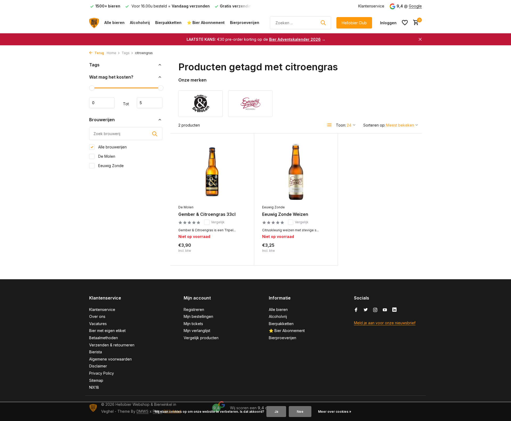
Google (415, 6)
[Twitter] (366, 310)
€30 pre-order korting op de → (256, 39)
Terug (99, 53)
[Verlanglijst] (405, 23)
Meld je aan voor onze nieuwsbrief (384, 323)
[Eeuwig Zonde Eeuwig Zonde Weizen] (296, 171)
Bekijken (234, 251)
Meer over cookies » (334, 412)
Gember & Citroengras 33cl (207, 214)
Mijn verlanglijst (197, 330)
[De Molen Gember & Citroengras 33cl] (212, 171)
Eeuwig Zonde (110, 165)
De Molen (106, 156)
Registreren (194, 309)
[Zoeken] (323, 22)
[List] (329, 125)
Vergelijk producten (201, 337)
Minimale (102, 103)
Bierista (95, 352)
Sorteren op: (374, 125)
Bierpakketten (168, 22)
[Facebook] (356, 310)
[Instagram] (375, 310)
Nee (300, 412)
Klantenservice (371, 6)
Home (111, 53)
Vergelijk (218, 222)
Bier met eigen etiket (107, 330)
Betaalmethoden (103, 337)
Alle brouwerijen (112, 147)
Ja (276, 412)
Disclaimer (98, 366)
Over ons (97, 316)
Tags (126, 53)
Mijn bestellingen (198, 316)
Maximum (149, 103)
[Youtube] (385, 310)
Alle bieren (114, 22)
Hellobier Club (354, 23)
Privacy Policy (101, 373)
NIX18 (94, 387)
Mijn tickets (193, 323)
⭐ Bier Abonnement (206, 22)
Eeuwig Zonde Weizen (285, 214)
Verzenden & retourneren (111, 345)
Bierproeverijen (244, 22)
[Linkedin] (394, 310)
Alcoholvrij (140, 22)
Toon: (341, 125)
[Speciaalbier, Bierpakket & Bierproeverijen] (94, 22)
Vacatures (98, 323)
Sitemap (96, 380)
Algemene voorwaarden (110, 359)
